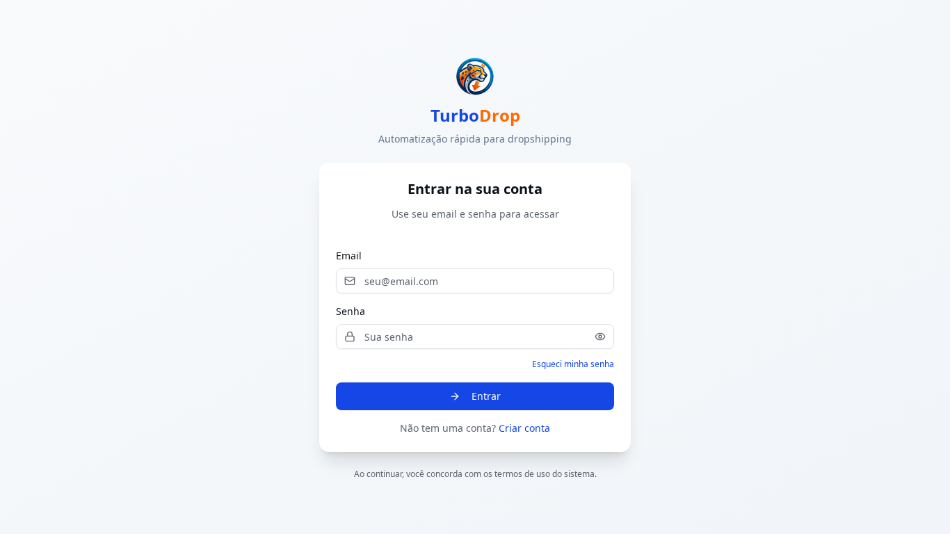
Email (349, 255)
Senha (350, 311)
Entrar (486, 396)
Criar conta (524, 428)
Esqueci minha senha (573, 364)
